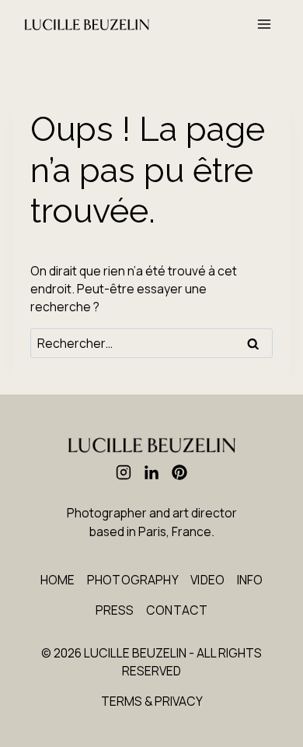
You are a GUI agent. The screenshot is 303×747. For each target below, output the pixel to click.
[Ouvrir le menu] (264, 24)
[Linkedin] (151, 472)
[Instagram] (123, 472)
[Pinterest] (179, 472)
